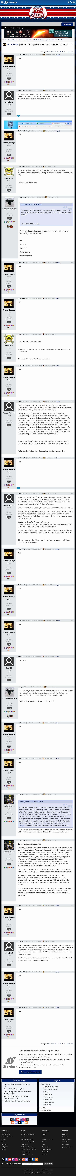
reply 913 (39, 802)
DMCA (44, 1173)
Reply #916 (21, 656)
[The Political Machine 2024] (38, 12)
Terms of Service (36, 1173)
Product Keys (65, 1142)
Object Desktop (5, 1134)
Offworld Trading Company (28, 1149)
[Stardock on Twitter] (11, 1119)
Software (4, 1131)
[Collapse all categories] (73, 1084)
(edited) (58, 55)
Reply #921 (21, 840)
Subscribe (48, 1164)
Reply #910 (21, 401)
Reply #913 (21, 549)
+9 (9, 818)
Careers (44, 1142)
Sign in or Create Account (30, 1072)
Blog (43, 1137)
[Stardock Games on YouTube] (17, 1119)
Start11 (3, 1139)
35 (55, 52)
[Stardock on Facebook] (14, 1119)
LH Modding (60, 40)
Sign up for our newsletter (11, 1164)
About (44, 1134)
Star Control (24, 1144)
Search (16, 28)
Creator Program (47, 1149)
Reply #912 (21, 493)
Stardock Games (12, 40)
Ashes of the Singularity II (28, 1134)
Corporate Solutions (7, 1137)
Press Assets (45, 1147)
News (43, 1144)
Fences (3, 1142)
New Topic (67, 24)
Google (21, 825)
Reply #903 (21, 131)
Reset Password (66, 1144)
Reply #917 (23, 687)
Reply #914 (21, 585)
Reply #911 (21, 458)
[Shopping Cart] (71, 2)
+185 (9, 78)
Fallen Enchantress (38, 40)
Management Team (47, 1139)
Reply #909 (21, 366)
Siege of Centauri (25, 1152)
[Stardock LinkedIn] (22, 1122)
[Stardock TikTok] (19, 1122)
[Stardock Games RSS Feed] (26, 1122)
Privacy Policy (27, 1173)
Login (22, 28)
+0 (9, 190)
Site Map (50, 1173)
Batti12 (9, 668)
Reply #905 (23, 197)
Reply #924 (21, 972)
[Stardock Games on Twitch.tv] (21, 1119)
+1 (9, 114)
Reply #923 (21, 941)
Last (72, 52)
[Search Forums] (74, 2)
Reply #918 (21, 723)
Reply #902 (21, 90)
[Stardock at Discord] (16, 1122)
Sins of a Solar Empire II (27, 1142)
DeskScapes (4, 1144)
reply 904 (38, 204)
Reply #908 (21, 334)
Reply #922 (21, 905)
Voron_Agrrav (8, 413)
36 (58, 52)
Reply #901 (21, 55)
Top (72, 54)
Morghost (9, 102)
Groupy (3, 1149)
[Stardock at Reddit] (12, 1122)
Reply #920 (21, 794)
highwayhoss (9, 806)
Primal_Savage (9, 66)
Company (45, 1131)
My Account (65, 1137)
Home (4, 40)
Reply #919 (21, 758)
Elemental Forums (50, 55)
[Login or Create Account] (69, 2)
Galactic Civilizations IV (27, 1139)
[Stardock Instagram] (24, 1119)
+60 (10, 218)
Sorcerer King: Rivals (26, 1154)
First (48, 52)
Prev (52, 52)
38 (62, 52)
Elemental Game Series (25, 40)
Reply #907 (21, 298)
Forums (44, 1154)
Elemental (23, 1137)
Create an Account (67, 1139)
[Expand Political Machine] (39, 1084)
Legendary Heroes (50, 40)
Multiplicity (4, 1147)
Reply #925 (21, 1007)
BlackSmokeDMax (9, 209)
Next (68, 52)
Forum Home (8, 28)
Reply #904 (21, 167)
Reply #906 (21, 262)
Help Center (65, 1134)
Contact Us (45, 1152)
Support (65, 1131)
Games (23, 1131)
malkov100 (9, 178)
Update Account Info (67, 1147)
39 (65, 52)
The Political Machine (26, 1147)
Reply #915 (21, 621)
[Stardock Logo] (10, 2)
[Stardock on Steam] (27, 1119)
